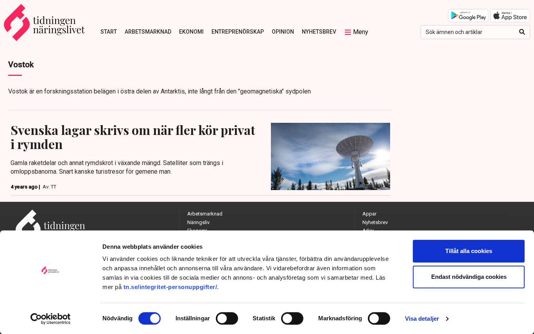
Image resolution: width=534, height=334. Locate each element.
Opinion (283, 32)
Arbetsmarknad (148, 32)
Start (108, 32)
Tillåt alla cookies (468, 251)
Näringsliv (198, 222)
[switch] (227, 318)
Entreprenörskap (237, 32)
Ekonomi (191, 32)
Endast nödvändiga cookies (469, 276)
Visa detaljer (422, 318)
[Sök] (522, 32)
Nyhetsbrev (319, 32)
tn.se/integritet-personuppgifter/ (170, 287)
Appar (369, 214)
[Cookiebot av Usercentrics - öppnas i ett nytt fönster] (50, 319)
